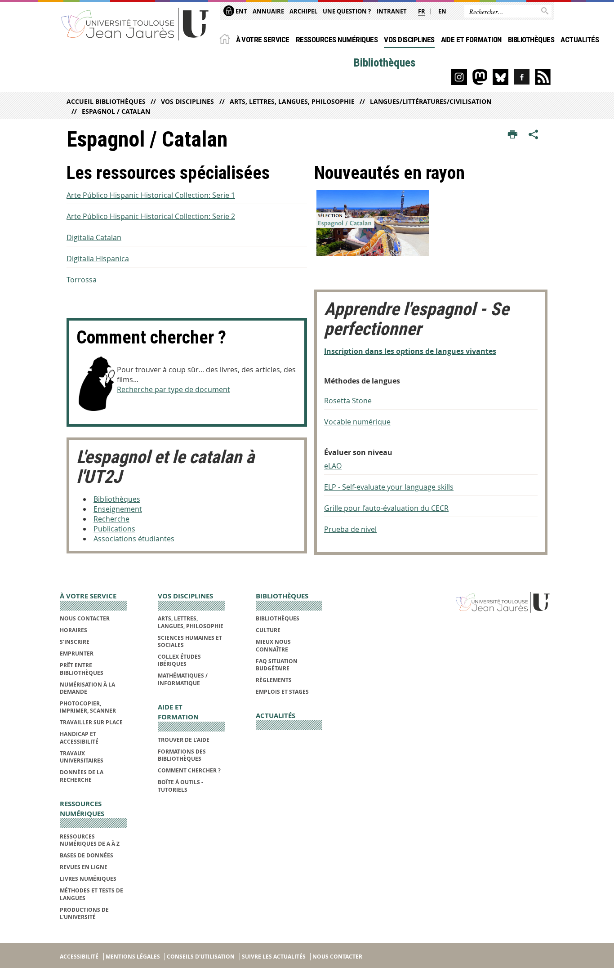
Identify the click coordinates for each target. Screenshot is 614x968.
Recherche (111, 519)
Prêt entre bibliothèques (81, 668)
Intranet (392, 11)
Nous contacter (85, 618)
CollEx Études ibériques (179, 660)
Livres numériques (88, 879)
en (442, 11)
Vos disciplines (409, 39)
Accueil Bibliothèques (106, 101)
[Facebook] (521, 77)
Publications (114, 529)
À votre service (262, 39)
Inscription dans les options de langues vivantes (410, 351)
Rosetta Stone (348, 401)
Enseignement (117, 509)
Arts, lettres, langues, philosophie (292, 101)
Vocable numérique (357, 422)
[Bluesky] (500, 77)
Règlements (274, 680)
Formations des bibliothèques (182, 755)
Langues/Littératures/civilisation (430, 101)
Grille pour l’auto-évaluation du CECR (386, 508)
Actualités (580, 39)
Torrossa (82, 280)
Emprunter (76, 653)
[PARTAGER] (533, 134)
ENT (240, 11)
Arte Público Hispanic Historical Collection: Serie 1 (151, 195)
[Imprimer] (512, 135)
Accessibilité (79, 956)
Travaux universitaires (81, 756)
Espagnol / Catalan (116, 111)
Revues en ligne (83, 867)
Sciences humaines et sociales (190, 641)
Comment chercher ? (189, 770)
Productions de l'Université (84, 913)
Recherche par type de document (173, 389)
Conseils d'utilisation (201, 956)
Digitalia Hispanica (98, 258)
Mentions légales (133, 956)
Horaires (73, 630)
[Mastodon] (479, 77)
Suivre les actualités (274, 956)
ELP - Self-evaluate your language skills (389, 487)
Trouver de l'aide (183, 740)
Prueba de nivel (350, 529)
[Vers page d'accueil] (135, 23)
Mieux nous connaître (273, 645)
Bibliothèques (531, 39)
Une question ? (347, 11)
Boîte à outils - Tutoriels (180, 785)
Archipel (303, 11)
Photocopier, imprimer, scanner (88, 707)
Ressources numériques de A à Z (90, 840)
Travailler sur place (91, 722)
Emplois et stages (282, 692)
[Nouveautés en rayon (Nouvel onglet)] (430, 223)
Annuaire (268, 11)
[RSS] (543, 77)
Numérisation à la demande (87, 688)
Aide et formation (471, 39)
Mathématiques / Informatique (183, 679)
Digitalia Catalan (94, 237)
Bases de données (86, 855)
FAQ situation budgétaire (277, 664)
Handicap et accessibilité (79, 737)
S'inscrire (74, 642)
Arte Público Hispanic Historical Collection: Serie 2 (151, 216)
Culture (268, 630)
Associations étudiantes (133, 539)
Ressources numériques (337, 39)
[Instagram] (459, 77)
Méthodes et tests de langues (91, 894)
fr (421, 11)
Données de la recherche (81, 775)
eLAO (333, 466)
